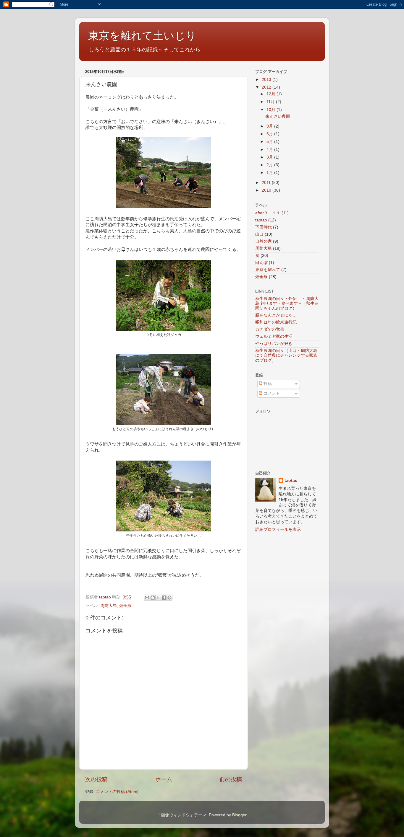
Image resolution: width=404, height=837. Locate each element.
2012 (267, 87)
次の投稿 (96, 779)
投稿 (267, 383)
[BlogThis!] (153, 598)
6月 (270, 134)
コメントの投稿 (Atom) (117, 791)
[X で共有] (158, 598)
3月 (270, 157)
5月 (270, 141)
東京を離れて (267, 269)
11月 (271, 101)
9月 (270, 126)
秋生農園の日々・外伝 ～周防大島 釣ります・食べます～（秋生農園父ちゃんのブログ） (287, 303)
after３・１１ (267, 213)
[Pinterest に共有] (169, 598)
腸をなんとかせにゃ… (276, 315)
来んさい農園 (277, 116)
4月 (270, 149)
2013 (267, 79)
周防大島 (108, 605)
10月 (271, 109)
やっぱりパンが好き (274, 343)
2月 (270, 165)
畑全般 (125, 605)
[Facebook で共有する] (164, 598)
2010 (267, 190)
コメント (271, 393)
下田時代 (263, 227)
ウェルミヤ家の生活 (274, 336)
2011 (267, 182)
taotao (261, 220)
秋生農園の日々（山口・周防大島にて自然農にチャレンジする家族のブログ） (286, 355)
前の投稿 (230, 779)
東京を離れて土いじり (142, 36)
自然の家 (263, 241)
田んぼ (261, 262)
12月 (271, 94)
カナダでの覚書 (269, 329)
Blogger (239, 815)
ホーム (163, 779)
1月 (270, 172)
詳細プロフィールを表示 (278, 529)
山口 (259, 234)
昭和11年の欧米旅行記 (276, 322)
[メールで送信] (147, 598)
